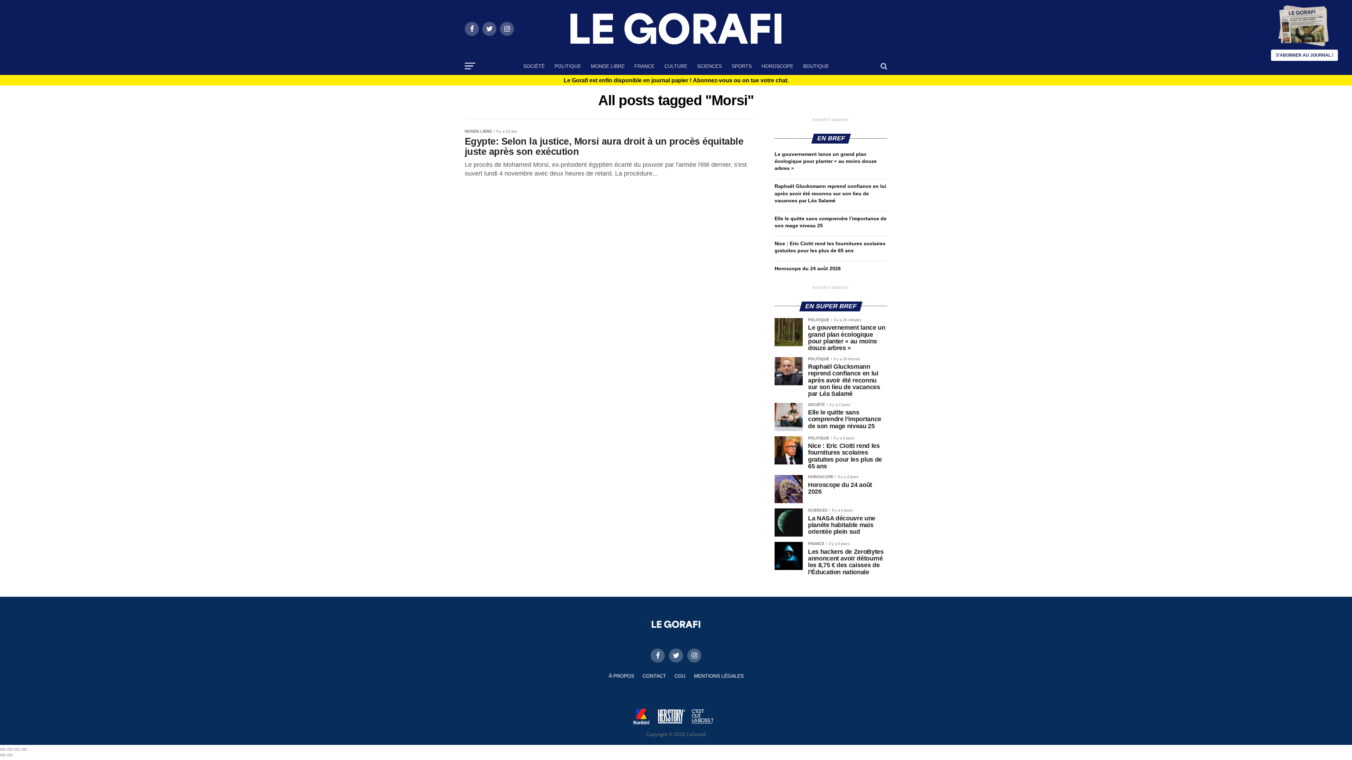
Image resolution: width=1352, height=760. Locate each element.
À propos (621, 676)
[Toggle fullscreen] (17, 749)
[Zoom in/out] (24, 749)
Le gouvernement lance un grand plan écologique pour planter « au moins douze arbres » (826, 161)
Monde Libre (608, 66)
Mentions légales (719, 676)
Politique (568, 66)
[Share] (10, 749)
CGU (680, 676)
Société (534, 66)
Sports (742, 66)
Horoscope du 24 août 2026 (808, 268)
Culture (675, 66)
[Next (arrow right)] (10, 755)
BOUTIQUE (816, 66)
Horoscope (777, 66)
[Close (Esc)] (3, 749)
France (644, 66)
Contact (654, 676)
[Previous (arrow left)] (3, 755)
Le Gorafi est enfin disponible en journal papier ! (676, 80)
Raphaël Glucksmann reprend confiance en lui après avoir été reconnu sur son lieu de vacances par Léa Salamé (830, 193)
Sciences (709, 66)
